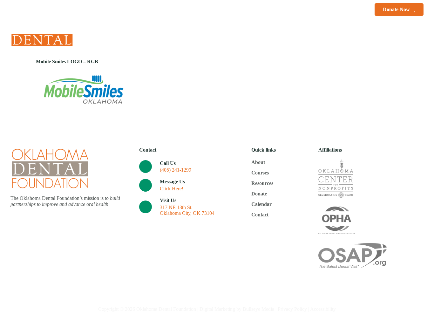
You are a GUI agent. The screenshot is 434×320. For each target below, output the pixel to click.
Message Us (172, 181)
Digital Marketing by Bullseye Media (237, 309)
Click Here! (171, 188)
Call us (168, 163)
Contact (309, 37)
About (156, 37)
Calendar (281, 37)
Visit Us (168, 200)
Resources (218, 37)
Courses (184, 37)
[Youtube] (421, 37)
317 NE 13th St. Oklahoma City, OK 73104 (187, 210)
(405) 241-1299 (175, 170)
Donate (250, 37)
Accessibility (323, 309)
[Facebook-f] (399, 37)
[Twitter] (410, 37)
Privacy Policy (292, 309)
